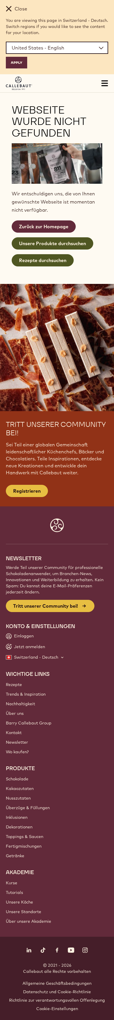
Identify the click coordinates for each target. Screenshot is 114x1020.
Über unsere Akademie (28, 921)
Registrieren (27, 491)
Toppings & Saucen (24, 836)
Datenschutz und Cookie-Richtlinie (57, 991)
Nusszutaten (18, 798)
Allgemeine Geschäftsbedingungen (57, 983)
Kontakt (14, 732)
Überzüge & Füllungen (28, 807)
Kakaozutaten (20, 788)
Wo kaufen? (17, 751)
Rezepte (14, 684)
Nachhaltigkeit (20, 703)
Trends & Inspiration (26, 694)
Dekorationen (19, 827)
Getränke (15, 855)
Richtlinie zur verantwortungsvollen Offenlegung (57, 1000)
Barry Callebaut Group (28, 723)
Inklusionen (16, 817)
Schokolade (17, 779)
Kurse (11, 882)
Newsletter (17, 742)
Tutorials (14, 892)
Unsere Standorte (23, 911)
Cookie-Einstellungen (57, 1008)
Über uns (15, 713)
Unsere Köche (19, 902)
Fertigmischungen (24, 846)
